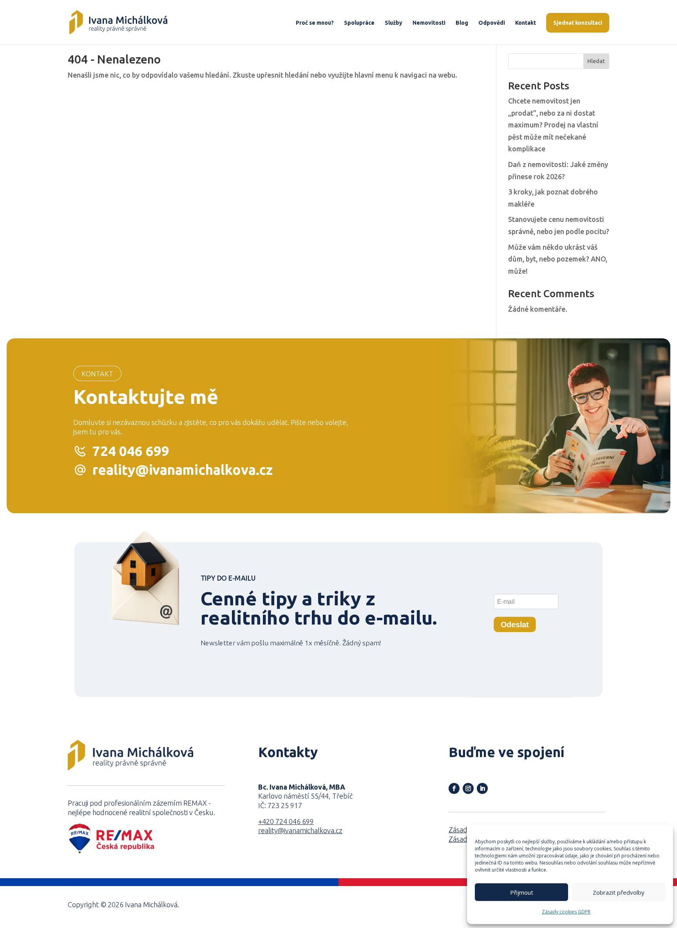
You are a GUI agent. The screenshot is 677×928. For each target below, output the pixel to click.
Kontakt (525, 23)
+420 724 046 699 (286, 821)
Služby (393, 23)
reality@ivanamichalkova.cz (182, 470)
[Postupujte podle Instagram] (468, 788)
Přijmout (521, 892)
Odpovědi (491, 23)
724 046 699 (130, 451)
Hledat (596, 61)
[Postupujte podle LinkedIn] (482, 788)
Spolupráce (359, 23)
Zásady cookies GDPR (566, 911)
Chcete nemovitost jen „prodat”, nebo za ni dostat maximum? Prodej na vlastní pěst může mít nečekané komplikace (553, 125)
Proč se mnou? (315, 23)
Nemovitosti (429, 23)
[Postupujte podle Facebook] (454, 788)
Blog (462, 23)
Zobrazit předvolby (618, 892)
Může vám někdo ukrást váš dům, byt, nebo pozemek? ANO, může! (557, 259)
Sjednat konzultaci (577, 23)
